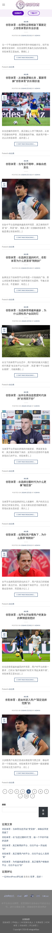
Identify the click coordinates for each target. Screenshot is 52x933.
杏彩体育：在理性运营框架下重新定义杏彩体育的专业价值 (26, 26)
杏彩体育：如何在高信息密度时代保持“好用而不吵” (26, 397)
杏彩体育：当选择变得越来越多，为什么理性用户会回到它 (26, 312)
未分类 (26, 21)
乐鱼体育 (23, 925)
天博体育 (39, 922)
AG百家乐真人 (27, 922)
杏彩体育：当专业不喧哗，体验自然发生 (26, 165)
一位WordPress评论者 (12, 876)
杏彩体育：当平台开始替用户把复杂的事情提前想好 (26, 616)
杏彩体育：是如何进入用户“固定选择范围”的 (26, 701)
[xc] (27, 4)
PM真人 (15, 922)
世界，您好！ (36, 876)
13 (26, 796)
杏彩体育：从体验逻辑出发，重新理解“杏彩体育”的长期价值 (26, 79)
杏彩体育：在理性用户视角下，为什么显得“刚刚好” (26, 536)
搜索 (4, 804)
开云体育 (33, 925)
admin (37, 35)
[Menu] (3, 4)
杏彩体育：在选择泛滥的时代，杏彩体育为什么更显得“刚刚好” (26, 259)
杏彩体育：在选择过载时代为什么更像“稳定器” (26, 483)
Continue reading (26, 58)
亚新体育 (6, 922)
